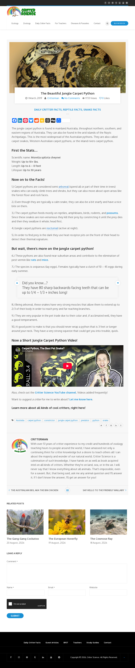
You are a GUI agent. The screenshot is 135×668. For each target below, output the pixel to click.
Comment (12, 561)
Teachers (77, 642)
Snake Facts (92, 109)
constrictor (49, 420)
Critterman (53, 98)
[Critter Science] (21, 11)
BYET (66, 642)
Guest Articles (52, 642)
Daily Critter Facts (48, 109)
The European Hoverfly (63, 538)
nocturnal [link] (52, 228)
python (96, 420)
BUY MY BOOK (119, 23)
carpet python (34, 420)
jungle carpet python (68, 420)
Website (93, 587)
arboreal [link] (64, 186)
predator (85, 420)
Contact (107, 642)
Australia (20, 420)
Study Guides (92, 642)
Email (51, 587)
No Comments (72, 98)
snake (105, 420)
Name (10, 587)
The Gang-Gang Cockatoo (23, 538)
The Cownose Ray (101, 538)
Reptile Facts (72, 109)
